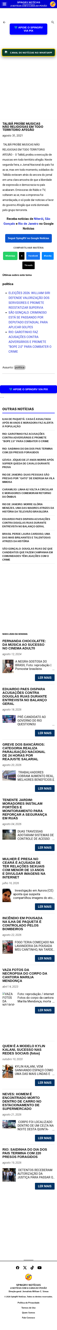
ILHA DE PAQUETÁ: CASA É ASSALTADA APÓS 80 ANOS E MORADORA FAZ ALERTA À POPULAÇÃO (28, 423)
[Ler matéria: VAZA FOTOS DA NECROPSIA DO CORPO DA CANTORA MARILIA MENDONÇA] (47, 1001)
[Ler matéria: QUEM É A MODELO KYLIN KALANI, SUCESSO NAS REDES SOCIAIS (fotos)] (47, 1074)
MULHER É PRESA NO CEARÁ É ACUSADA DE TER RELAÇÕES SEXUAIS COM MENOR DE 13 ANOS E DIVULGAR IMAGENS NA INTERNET (23, 868)
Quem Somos (28, 1313)
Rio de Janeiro (28, 223)
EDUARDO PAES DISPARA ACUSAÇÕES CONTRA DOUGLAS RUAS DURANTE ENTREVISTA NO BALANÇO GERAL (26, 523)
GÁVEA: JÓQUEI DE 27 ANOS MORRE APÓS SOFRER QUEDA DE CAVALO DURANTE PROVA (28, 464)
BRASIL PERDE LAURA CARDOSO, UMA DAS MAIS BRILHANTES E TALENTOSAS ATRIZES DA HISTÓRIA (26, 538)
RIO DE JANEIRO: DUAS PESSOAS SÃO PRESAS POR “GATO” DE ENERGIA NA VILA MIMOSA (28, 478)
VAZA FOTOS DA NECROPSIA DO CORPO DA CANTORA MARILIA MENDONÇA (24, 975)
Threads (28, 265)
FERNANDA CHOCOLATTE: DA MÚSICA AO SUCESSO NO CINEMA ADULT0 (24, 644)
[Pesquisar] (53, 23)
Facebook (33, 256)
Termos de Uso (28, 1308)
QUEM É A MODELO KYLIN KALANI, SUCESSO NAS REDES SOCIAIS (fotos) (23, 1049)
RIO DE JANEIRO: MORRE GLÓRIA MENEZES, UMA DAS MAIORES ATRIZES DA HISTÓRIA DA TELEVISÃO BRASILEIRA (28, 508)
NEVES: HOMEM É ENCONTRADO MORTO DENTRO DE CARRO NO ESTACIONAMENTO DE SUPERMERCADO (21, 1101)
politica (19, 367)
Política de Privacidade (28, 1303)
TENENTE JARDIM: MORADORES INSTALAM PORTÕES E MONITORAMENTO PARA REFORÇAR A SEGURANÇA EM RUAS (24, 809)
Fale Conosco (28, 1318)
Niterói (38, 219)
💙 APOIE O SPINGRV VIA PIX (28, 29)
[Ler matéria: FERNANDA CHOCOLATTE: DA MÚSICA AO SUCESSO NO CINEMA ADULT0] (47, 669)
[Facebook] (18, 1268)
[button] (4, 4)
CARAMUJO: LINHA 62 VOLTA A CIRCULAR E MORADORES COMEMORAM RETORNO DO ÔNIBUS (27, 493)
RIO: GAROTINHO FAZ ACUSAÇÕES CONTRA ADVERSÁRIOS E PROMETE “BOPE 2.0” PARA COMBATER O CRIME (30, 341)
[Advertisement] (28, 88)
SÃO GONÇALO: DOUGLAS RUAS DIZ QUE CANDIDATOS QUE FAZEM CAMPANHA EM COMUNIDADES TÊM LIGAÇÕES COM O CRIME (27, 554)
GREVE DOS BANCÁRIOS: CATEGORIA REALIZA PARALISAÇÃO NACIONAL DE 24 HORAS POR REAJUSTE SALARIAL (23, 752)
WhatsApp (10, 256)
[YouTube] (39, 1268)
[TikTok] (32, 1268)
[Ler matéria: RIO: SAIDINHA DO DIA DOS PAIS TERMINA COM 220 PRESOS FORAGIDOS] (47, 1177)
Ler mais (45, 678)
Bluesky (48, 256)
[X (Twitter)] (25, 1268)
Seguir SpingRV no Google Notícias (28, 238)
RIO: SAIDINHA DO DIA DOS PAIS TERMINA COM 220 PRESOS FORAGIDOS (27, 450)
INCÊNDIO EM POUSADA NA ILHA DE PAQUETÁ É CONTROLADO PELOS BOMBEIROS (22, 923)
